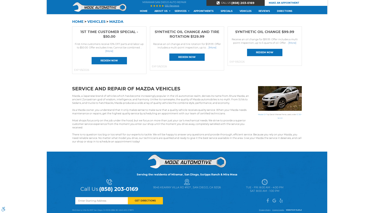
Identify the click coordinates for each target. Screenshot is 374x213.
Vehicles (246, 11)
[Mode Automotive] (99, 7)
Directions (284, 11)
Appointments (204, 11)
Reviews (264, 11)
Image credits (278, 210)
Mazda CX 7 (262, 114)
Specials (227, 11)
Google (274, 201)
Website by (294, 210)
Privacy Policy (265, 210)
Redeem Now (109, 60)
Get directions (145, 200)
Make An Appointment (284, 2)
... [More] (211, 47)
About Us (161, 11)
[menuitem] (145, 11)
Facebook (267, 201)
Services (181, 11)
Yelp (281, 201)
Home (143, 11)
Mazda (116, 21)
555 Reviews (172, 5)
